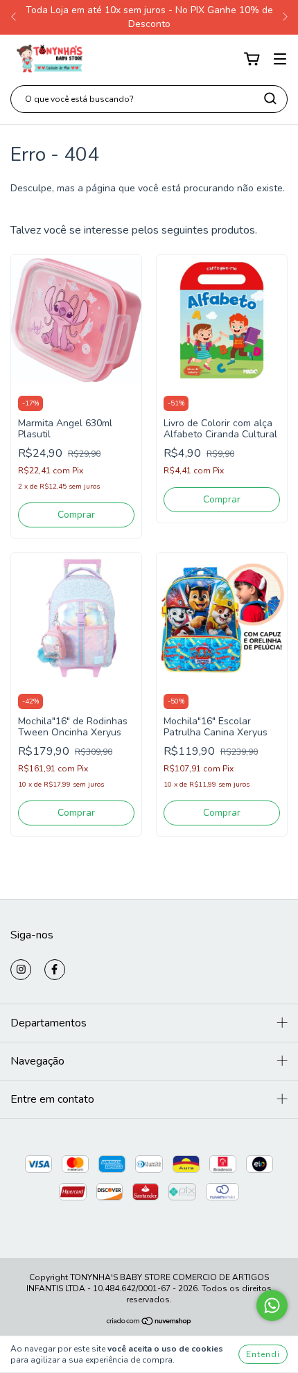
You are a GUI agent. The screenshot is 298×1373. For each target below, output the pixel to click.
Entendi (263, 1354)
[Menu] (280, 59)
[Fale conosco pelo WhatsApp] (272, 1305)
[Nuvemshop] (149, 1323)
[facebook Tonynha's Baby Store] (54, 969)
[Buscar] (270, 98)
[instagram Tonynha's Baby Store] (20, 969)
